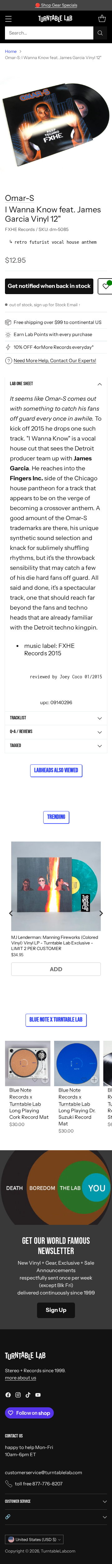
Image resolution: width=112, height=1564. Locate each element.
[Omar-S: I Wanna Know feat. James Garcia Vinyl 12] (56, 122)
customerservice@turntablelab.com (43, 1472)
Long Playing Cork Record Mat (29, 1113)
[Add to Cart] (45, 1079)
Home (11, 51)
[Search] (100, 32)
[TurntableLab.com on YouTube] (38, 1396)
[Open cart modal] (102, 18)
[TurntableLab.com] (56, 18)
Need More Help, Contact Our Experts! (55, 360)
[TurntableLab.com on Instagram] (18, 1396)
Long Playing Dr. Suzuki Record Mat (77, 1117)
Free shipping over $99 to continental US (57, 322)
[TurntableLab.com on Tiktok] (28, 1396)
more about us (20, 1378)
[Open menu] (8, 18)
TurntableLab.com (58, 1550)
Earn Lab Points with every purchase (53, 334)
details (93, 5)
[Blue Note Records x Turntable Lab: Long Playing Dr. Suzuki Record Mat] (77, 1063)
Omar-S (19, 198)
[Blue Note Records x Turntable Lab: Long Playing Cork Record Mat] (27, 1063)
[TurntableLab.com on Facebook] (8, 1396)
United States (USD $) (36, 1539)
